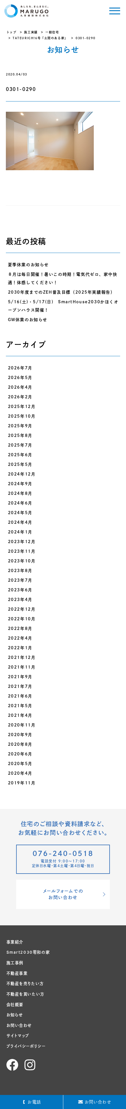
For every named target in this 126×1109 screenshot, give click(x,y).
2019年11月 (22, 783)
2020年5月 (20, 764)
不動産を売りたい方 (25, 983)
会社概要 (14, 1005)
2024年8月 (20, 493)
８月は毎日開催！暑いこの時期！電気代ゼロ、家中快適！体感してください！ (63, 278)
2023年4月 (20, 599)
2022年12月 (22, 609)
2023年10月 (22, 561)
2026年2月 (20, 397)
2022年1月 (20, 648)
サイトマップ (18, 1036)
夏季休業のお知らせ (28, 265)
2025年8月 (20, 435)
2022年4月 (20, 638)
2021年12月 (22, 657)
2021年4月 (20, 715)
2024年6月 (20, 503)
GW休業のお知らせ (27, 320)
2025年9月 (20, 426)
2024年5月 (20, 513)
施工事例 (14, 963)
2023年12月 (22, 542)
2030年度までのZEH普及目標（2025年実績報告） (61, 292)
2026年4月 (20, 387)
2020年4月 (20, 773)
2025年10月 (22, 416)
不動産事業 (17, 973)
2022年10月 (22, 619)
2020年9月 (20, 735)
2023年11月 (22, 551)
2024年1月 (20, 532)
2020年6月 (20, 754)
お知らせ (14, 1015)
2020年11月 (22, 725)
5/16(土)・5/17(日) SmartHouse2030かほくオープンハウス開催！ (63, 306)
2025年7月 (20, 445)
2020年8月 (20, 744)
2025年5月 (20, 464)
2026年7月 (20, 368)
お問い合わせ (19, 1025)
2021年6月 (20, 696)
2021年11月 (22, 667)
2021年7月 (20, 686)
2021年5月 (20, 706)
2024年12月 (22, 474)
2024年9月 (20, 484)
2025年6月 (20, 455)
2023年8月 (20, 571)
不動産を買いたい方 (25, 994)
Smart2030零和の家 (28, 952)
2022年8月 (20, 628)
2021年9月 (20, 677)
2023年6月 (20, 590)
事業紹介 (14, 942)
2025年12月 (22, 406)
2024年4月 (20, 522)
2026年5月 (20, 378)
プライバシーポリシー (26, 1046)
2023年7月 (20, 580)
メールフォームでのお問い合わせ (63, 894)
